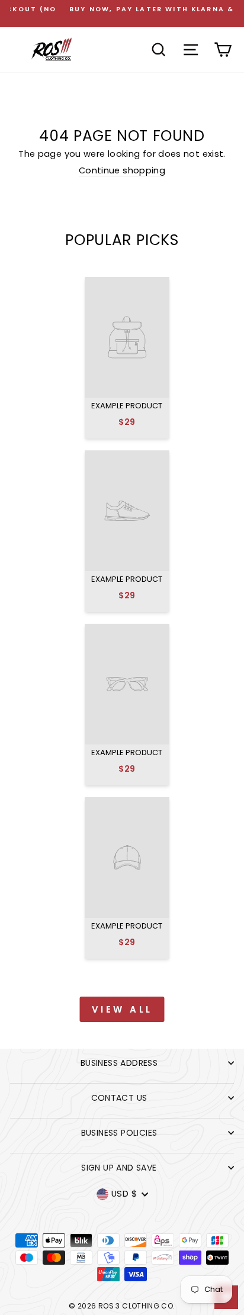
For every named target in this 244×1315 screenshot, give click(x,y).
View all (122, 1009)
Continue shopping (122, 171)
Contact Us (119, 1098)
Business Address (119, 1063)
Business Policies (119, 1133)
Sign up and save (118, 1168)
